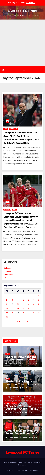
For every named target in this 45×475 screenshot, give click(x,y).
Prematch (7, 209)
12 (23, 304)
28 (33, 313)
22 (38, 308)
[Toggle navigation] (24, 70)
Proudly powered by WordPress (15, 462)
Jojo (6, 278)
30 (7, 317)
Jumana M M (30, 231)
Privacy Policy (9, 470)
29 (38, 313)
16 (7, 308)
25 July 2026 (13, 363)
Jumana (7, 271)
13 (28, 304)
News (5, 129)
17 (12, 308)
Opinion (14, 403)
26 (23, 313)
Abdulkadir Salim (32, 147)
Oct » (26, 321)
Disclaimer (36, 470)
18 (18, 308)
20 (28, 308)
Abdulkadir (8, 274)
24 (12, 313)
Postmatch (13, 129)
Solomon (7, 268)
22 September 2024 (13, 147)
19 (23, 308)
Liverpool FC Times (22, 11)
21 (33, 308)
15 (38, 304)
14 (33, 304)
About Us (28, 470)
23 (7, 313)
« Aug (19, 321)
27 (28, 313)
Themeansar (22, 465)
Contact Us (20, 470)
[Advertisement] (22, 43)
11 (18, 304)
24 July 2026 (13, 437)
